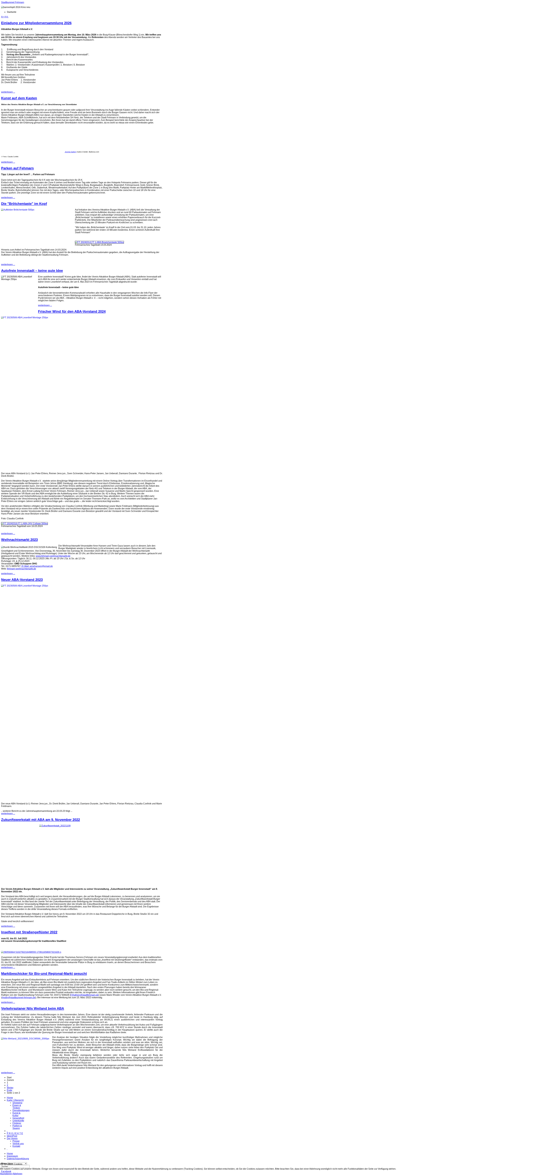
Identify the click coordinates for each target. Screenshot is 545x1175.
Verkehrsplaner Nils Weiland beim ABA (32, 1008)
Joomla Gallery (70, 152)
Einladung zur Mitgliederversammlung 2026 (36, 23)
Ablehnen (17, 1173)
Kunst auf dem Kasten (19, 98)
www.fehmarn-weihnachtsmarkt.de (53, 556)
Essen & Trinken (16, 1106)
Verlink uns (18, 1143)
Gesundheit (18, 1118)
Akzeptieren (6, 1173)
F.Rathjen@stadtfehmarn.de (85, 995)
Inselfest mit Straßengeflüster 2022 (29, 932)
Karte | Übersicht (15, 1100)
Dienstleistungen (21, 1110)
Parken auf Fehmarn (17, 168)
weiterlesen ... (8, 92)
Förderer (16, 1123)
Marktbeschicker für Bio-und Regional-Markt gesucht (44, 973)
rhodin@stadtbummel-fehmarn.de (18, 997)
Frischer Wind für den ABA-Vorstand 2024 (72, 311)
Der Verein (12, 1138)
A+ (2, 17)
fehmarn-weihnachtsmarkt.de (21, 569)
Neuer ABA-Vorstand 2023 (22, 580)
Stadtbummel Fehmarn (12, 2)
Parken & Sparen (17, 1127)
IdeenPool (12, 1136)
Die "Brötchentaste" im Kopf (24, 204)
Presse (16, 1141)
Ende (9, 1090)
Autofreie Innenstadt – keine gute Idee (32, 270)
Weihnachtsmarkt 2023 (19, 540)
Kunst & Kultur (16, 1114)
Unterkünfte (18, 1120)
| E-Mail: (36, 566)
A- (7, 17)
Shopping (17, 1103)
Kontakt (16, 1146)
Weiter (10, 1087)
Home (10, 1097)
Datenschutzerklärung (18, 1158)
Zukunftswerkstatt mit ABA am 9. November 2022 (40, 820)
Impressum (12, 1156)
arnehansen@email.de (41, 566)
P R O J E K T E (15, 1133)
